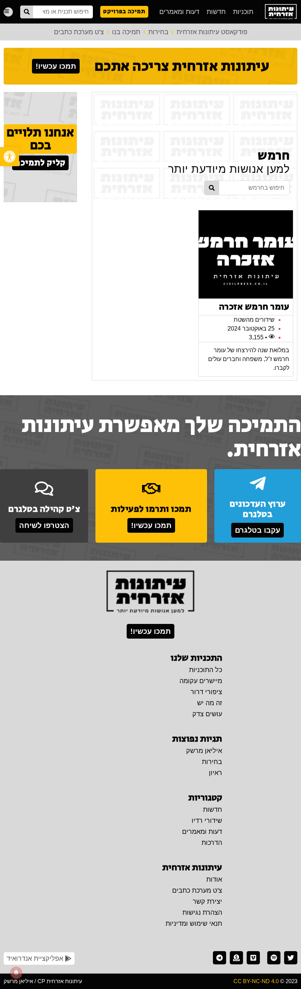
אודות (214, 879)
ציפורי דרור (206, 692)
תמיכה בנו (126, 32)
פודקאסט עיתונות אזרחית (212, 32)
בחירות (158, 32)
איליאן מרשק (204, 750)
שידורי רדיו (207, 820)
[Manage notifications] (16, 973)
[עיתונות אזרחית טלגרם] (219, 957)
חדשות (216, 11)
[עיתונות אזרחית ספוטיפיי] (273, 957)
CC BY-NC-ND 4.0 (256, 981)
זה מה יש (209, 703)
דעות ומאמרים (179, 11)
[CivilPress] (280, 12)
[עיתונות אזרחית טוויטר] (290, 957)
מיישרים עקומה (200, 681)
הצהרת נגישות (202, 912)
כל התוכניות (205, 670)
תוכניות (243, 11)
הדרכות (212, 842)
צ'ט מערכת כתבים (79, 32)
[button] (9, 156)
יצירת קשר (207, 901)
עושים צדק (207, 714)
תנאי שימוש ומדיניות (194, 923)
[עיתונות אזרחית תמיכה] (236, 957)
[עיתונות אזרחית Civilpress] (150, 592)
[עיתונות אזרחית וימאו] (253, 957)
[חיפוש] (26, 12)
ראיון (215, 772)
